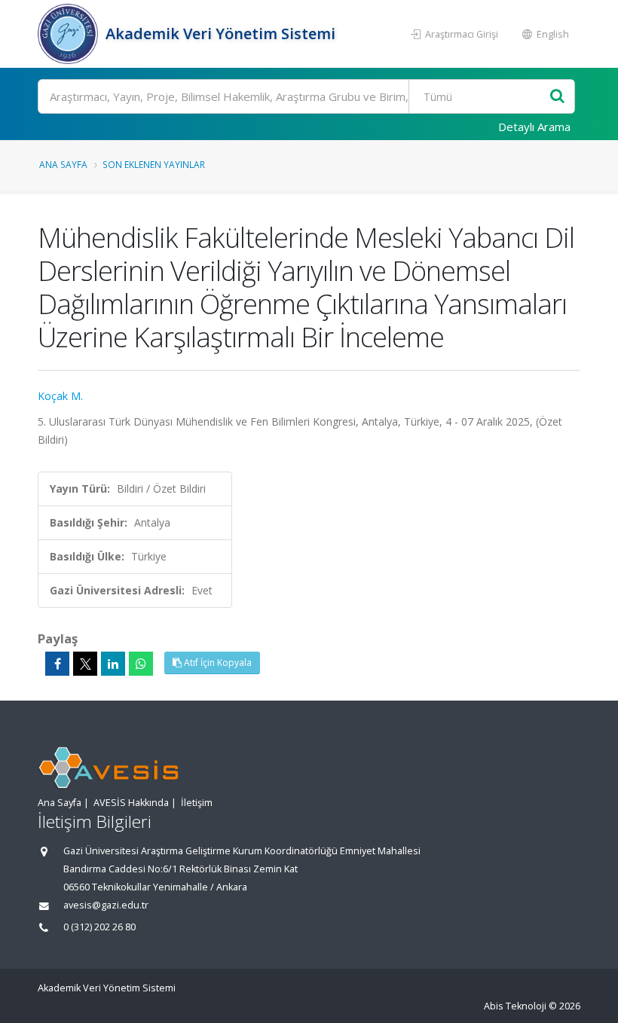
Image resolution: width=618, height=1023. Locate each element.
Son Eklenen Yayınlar (153, 164)
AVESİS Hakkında (131, 802)
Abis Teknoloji (515, 1006)
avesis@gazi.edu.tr (105, 905)
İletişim (197, 802)
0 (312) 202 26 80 (99, 927)
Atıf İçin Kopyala (217, 662)
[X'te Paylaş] (85, 664)
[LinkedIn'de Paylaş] (113, 664)
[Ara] (557, 97)
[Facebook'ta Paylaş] (57, 664)
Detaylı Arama (534, 126)
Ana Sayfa (63, 164)
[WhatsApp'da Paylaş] (141, 664)
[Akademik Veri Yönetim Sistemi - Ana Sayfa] (70, 34)
